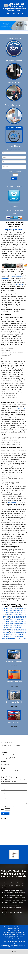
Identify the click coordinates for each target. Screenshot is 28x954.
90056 (7, 625)
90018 (24, 612)
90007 (3, 610)
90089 (12, 635)
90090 (8, 638)
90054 (24, 623)
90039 (12, 620)
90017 (20, 612)
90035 (20, 618)
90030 (24, 616)
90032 (7, 618)
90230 (16, 638)
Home (6, 936)
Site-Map (22, 941)
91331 (20, 638)
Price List (16, 941)
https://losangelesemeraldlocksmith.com (14, 932)
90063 (12, 627)
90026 (7, 616)
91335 (24, 638)
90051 (12, 623)
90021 (12, 614)
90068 (7, 629)
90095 (24, 635)
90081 (7, 633)
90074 (3, 631)
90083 (16, 633)
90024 (24, 614)
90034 (16, 618)
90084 (20, 633)
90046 (16, 622)
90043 (3, 622)
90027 (12, 616)
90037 (3, 620)
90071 (16, 629)
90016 (16, 612)
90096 (3, 636)
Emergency (12, 938)
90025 (3, 616)
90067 (3, 629)
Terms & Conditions (8, 941)
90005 (20, 608)
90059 (20, 625)
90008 (7, 610)
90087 (3, 635)
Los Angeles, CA (9, 229)
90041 (20, 620)
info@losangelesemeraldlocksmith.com (12, 771)
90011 (20, 610)
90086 (24, 633)
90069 (3, 638)
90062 (7, 627)
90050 (7, 623)
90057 (12, 625)
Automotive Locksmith (14, 82)
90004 (16, 608)
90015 (12, 612)
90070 (12, 629)
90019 (3, 614)
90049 (3, 623)
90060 (24, 625)
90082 (12, 633)
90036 (24, 618)
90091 (16, 635)
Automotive (5, 938)
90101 (12, 636)
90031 (3, 618)
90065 (20, 627)
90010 (16, 610)
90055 (3, 625)
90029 (20, 616)
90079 (24, 631)
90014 (7, 612)
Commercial (19, 936)
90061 (3, 627)
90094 (12, 638)
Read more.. (14, 666)
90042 (24, 620)
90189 (24, 636)
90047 (20, 622)
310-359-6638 (17, 13)
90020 (7, 614)
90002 (7, 608)
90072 (20, 629)
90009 (12, 610)
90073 (24, 629)
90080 (3, 633)
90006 (24, 608)
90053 (20, 623)
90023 (20, 614)
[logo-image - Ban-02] (14, 25)
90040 (16, 620)
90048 (24, 622)
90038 (7, 620)
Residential (12, 936)
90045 (12, 622)
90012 (24, 610)
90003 (12, 608)
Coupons (18, 938)
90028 (16, 616)
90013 (3, 612)
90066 (24, 627)
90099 (7, 636)
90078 (20, 631)
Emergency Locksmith (14, 38)
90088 (7, 635)
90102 (16, 636)
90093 (20, 635)
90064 (16, 627)
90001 (3, 608)
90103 (20, 636)
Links (14, 943)
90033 (12, 618)
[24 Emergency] (14, 134)
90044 (7, 622)
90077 (16, 631)
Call (14, 951)
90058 (16, 625)
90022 (16, 614)
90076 (12, 631)
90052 (16, 623)
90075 (7, 631)
